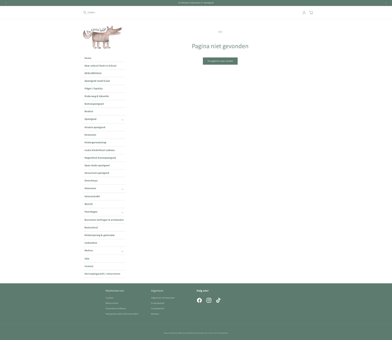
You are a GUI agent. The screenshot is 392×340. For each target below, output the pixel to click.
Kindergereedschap (95, 142)
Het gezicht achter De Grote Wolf (122, 313)
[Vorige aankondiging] (6, 3)
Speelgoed (104, 119)
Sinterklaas (91, 180)
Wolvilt (89, 204)
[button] (86, 12)
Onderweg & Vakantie (97, 96)
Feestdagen (104, 212)
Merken (104, 251)
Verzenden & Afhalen (116, 308)
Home (88, 58)
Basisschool (91, 227)
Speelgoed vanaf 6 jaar (97, 80)
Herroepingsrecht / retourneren (102, 273)
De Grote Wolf (188, 333)
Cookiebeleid (157, 308)
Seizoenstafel (92, 196)
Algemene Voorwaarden (163, 297)
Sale (87, 258)
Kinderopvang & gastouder (100, 235)
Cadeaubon (91, 242)
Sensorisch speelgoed (97, 173)
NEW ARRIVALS (93, 73)
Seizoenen (104, 188)
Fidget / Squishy (94, 88)
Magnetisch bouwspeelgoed (100, 157)
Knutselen (90, 134)
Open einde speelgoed (97, 165)
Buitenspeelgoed (94, 103)
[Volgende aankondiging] (386, 3)
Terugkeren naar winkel (220, 60)
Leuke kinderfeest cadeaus (100, 150)
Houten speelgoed (95, 127)
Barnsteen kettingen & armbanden (104, 219)
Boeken (89, 111)
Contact (89, 266)
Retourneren (112, 303)
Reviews (155, 313)
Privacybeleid (157, 303)
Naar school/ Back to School (101, 65)
